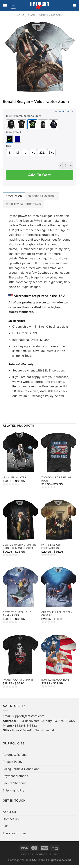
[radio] (11, 124)
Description (14, 196)
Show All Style (63, 111)
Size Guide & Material (42, 196)
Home (20, 15)
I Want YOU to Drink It (18, 679)
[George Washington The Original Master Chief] (20, 520)
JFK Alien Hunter (14, 477)
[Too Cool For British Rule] (58, 452)
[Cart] (74, 5)
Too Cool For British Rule (56, 479)
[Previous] (9, 57)
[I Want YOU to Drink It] (20, 655)
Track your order (14, 833)
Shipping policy (13, 790)
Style (9, 115)
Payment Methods (15, 776)
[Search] (13, 6)
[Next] (70, 57)
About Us (9, 812)
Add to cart (39, 175)
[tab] (14, 196)
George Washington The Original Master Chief (19, 546)
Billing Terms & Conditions (21, 769)
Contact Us (11, 819)
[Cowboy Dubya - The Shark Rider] (20, 587)
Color (9, 132)
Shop (31, 15)
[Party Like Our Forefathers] (58, 520)
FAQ (5, 826)
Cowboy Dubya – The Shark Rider (17, 614)
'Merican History (50, 15)
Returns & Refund (15, 754)
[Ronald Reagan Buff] (58, 655)
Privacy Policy (12, 761)
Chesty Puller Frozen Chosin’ (56, 614)
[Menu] (5, 5)
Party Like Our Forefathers (51, 546)
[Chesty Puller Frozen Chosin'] (58, 587)
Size (8, 145)
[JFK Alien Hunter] (20, 452)
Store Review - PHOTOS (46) (23, 204)
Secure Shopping (14, 783)
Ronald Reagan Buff (55, 679)
